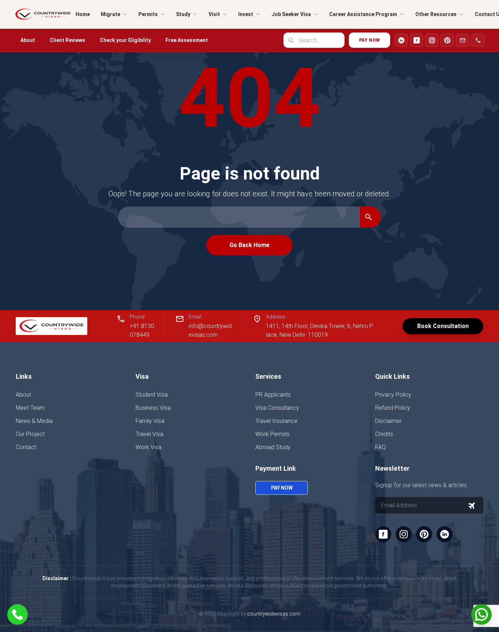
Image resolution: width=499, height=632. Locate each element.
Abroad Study (272, 447)
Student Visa (152, 394)
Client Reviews (67, 40)
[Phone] (477, 40)
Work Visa (148, 447)
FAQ (380, 447)
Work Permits (272, 434)
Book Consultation (443, 326)
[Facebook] (416, 40)
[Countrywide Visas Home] (43, 14)
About (27, 40)
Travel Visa (149, 434)
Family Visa (150, 420)
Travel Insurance (276, 420)
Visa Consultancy (277, 407)
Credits (384, 434)
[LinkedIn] (401, 40)
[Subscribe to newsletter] (471, 505)
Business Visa (153, 407)
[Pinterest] (447, 40)
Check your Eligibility (125, 40)
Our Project (30, 434)
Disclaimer (388, 420)
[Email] (462, 40)
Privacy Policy (393, 394)
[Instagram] (431, 40)
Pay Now (369, 40)
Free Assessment (186, 40)
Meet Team (30, 407)
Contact (26, 447)
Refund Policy (392, 407)
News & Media (34, 420)
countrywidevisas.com (273, 614)
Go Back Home (249, 245)
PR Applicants (273, 394)
